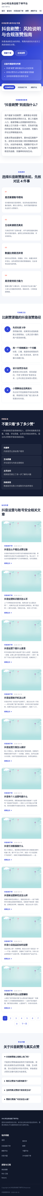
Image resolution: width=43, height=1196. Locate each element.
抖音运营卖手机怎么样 (14, 698)
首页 (3, 11)
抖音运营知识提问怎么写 (16, 599)
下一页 (24, 1024)
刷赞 (27, 11)
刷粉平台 (34, 11)
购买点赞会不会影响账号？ (17, 1081)
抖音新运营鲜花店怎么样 (16, 895)
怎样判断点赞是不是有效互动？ (19, 1090)
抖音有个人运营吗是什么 (16, 796)
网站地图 (5, 1169)
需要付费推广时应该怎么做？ (18, 1099)
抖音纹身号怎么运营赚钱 (16, 994)
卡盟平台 (25, 1151)
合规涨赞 (21, 53)
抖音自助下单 (18, 11)
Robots (4, 1178)
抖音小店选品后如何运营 (16, 945)
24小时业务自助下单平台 (10, 1118)
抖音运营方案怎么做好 (14, 747)
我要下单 (7, 53)
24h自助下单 (26, 1156)
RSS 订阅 (5, 1174)
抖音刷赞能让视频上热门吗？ (18, 1057)
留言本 (9, 11)
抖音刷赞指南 (9, 87)
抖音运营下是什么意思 (14, 648)
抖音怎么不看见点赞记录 (16, 549)
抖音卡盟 (5, 1156)
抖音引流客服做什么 (13, 846)
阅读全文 (8, 563)
